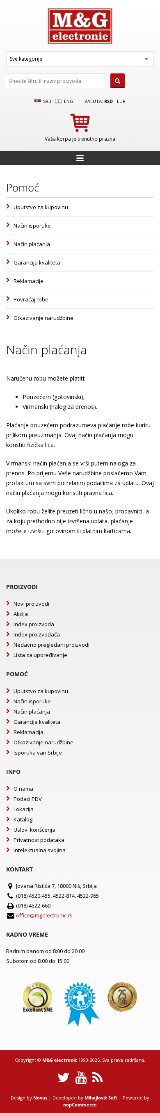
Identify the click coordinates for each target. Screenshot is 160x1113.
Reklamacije (28, 281)
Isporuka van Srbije (38, 752)
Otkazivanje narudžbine (43, 318)
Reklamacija (28, 732)
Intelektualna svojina (40, 850)
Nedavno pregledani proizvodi (51, 644)
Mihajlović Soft (101, 1098)
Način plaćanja (32, 244)
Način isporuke (32, 225)
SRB (46, 101)
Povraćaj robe (31, 299)
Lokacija (24, 809)
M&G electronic (59, 1060)
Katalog (23, 819)
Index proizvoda (34, 624)
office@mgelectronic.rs (44, 915)
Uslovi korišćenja (34, 829)
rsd (108, 101)
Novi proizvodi (31, 603)
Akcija (21, 614)
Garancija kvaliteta (37, 262)
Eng (68, 101)
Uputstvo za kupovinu (41, 207)
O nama (23, 788)
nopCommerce (80, 1105)
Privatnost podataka (39, 840)
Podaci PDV (28, 799)
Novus (40, 1098)
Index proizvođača (37, 634)
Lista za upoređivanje (40, 655)
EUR (121, 101)
